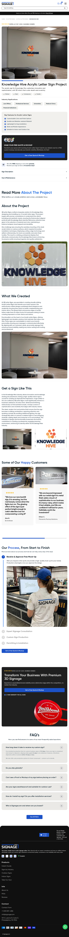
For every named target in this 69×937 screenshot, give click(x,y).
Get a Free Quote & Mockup (34, 155)
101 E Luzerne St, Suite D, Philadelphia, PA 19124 (10, 919)
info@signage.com (8, 914)
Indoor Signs (6, 876)
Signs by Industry (8, 869)
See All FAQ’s (34, 817)
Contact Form (6, 907)
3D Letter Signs (10, 19)
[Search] (65, 8)
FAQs (3, 894)
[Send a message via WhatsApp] (65, 926)
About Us (5, 890)
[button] (65, 3)
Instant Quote (6, 866)
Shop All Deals (49, 13)
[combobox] (34, 8)
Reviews (4, 897)
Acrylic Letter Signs (22, 19)
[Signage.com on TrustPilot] (21, 856)
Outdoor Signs (7, 873)
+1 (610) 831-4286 (7, 911)
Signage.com (6, 934)
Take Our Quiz (7, 880)
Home (3, 19)
